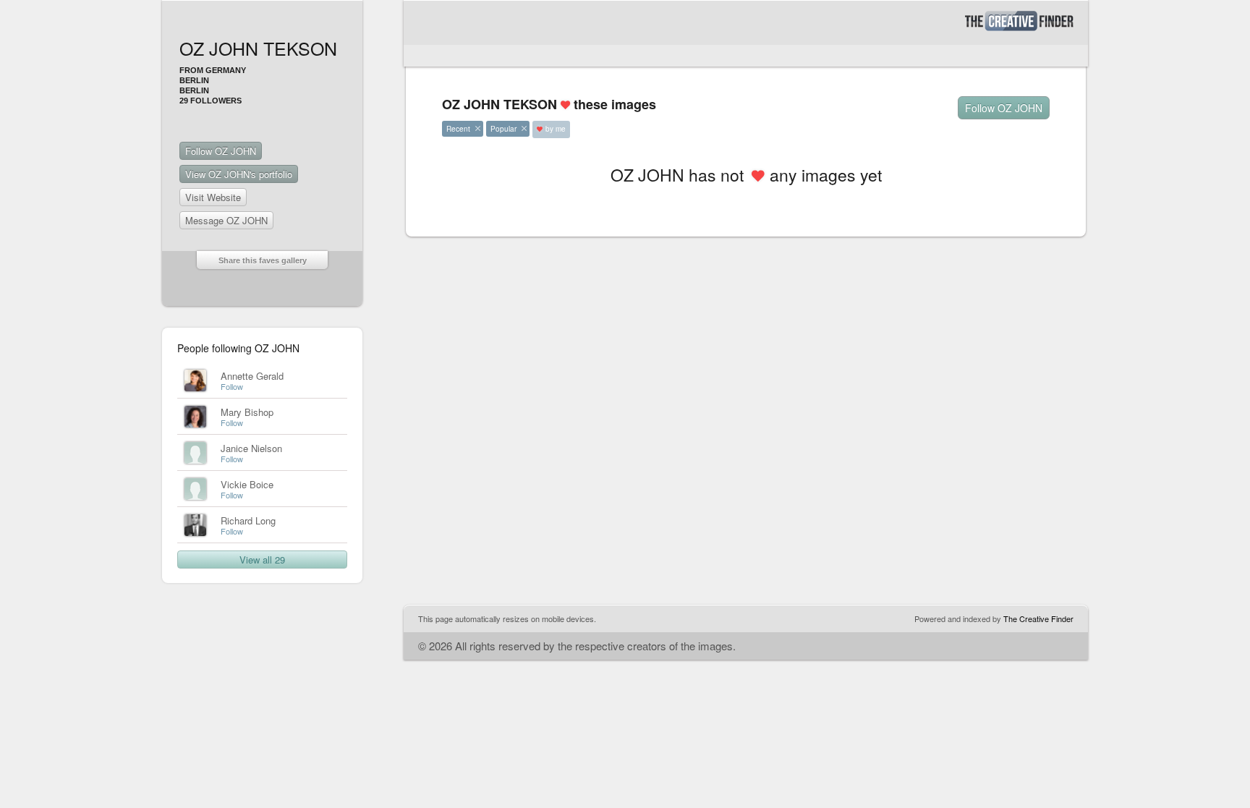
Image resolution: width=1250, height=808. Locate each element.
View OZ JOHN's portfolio (238, 174)
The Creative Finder (1038, 618)
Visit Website (213, 197)
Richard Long (248, 520)
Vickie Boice (247, 484)
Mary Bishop (247, 412)
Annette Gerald (252, 376)
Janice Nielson (251, 448)
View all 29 (262, 559)
